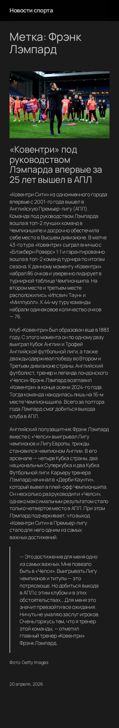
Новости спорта (31, 10)
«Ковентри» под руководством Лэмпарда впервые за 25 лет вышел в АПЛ (56, 164)
